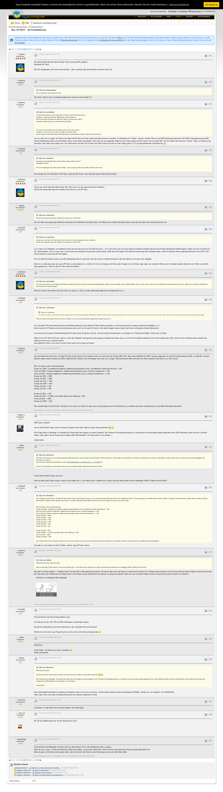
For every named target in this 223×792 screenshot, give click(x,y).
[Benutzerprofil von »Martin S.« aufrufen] (20, 428)
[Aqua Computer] (39, 16)
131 (210, 416)
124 (210, 150)
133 (210, 487)
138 (210, 701)
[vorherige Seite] (10, 49)
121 (210, 55)
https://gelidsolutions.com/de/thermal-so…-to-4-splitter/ (83, 462)
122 (210, 82)
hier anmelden (20, 43)
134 (210, 552)
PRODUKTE (142, 17)
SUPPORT (189, 17)
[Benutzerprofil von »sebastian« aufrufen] (20, 192)
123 (210, 104)
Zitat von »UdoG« (45, 560)
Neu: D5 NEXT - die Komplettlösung (28, 30)
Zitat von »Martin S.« (46, 667)
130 (210, 350)
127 (210, 229)
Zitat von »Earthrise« (46, 455)
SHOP (168, 17)
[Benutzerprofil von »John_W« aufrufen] (20, 726)
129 (210, 299)
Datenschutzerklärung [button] (179, 4)
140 (210, 740)
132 (210, 447)
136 (210, 638)
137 (210, 659)
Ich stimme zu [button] (211, 5)
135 (210, 610)
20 (37, 49)
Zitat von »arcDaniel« (47, 112)
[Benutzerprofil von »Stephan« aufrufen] (20, 67)
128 (210, 273)
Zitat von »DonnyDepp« (47, 90)
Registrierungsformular (69, 40)
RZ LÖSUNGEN (156, 17)
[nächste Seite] (40, 49)
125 (210, 180)
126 (210, 207)
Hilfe (119, 38)
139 (210, 714)
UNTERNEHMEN (204, 17)
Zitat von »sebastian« (47, 215)
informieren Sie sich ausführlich (111, 40)
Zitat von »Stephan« (46, 158)
